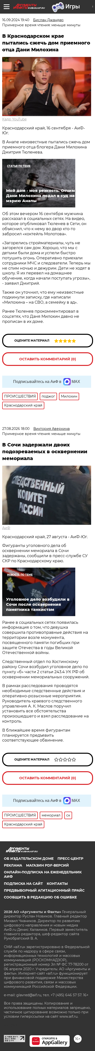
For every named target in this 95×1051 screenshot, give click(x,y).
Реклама (13, 865)
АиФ (6, 528)
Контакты (57, 883)
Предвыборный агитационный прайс (44, 890)
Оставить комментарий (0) (47, 359)
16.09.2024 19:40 (15, 20)
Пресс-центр (70, 858)
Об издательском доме (29, 858)
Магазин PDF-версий (47, 865)
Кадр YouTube (14, 119)
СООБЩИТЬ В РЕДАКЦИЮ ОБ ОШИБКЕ (40, 897)
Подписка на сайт (23, 883)
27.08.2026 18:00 (15, 428)
